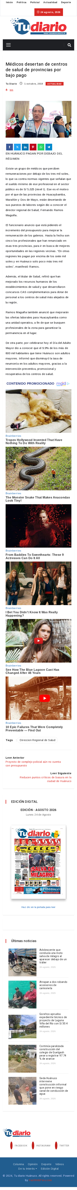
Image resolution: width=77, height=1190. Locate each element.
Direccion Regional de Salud (37, 740)
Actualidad (50, 2)
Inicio (9, 2)
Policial (35, 2)
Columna (18, 1164)
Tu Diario (11, 84)
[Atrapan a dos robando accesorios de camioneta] (22, 994)
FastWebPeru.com (40, 1180)
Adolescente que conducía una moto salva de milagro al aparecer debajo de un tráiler (53, 956)
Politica (21, 2)
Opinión (33, 1164)
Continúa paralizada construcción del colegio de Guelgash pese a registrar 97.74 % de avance (52, 1052)
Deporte (66, 2)
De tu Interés (26, 1168)
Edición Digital (50, 1168)
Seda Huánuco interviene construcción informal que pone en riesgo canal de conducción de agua (53, 1086)
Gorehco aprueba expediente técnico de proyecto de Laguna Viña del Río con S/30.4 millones (53, 1020)
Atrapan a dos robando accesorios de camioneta (53, 985)
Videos (59, 1164)
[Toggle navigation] (7, 44)
